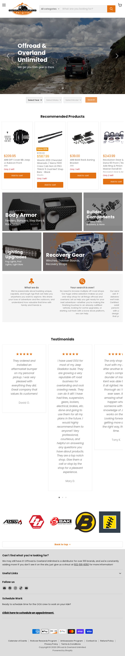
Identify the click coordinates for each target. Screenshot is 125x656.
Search (91, 99)
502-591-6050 (81, 564)
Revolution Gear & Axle (114, 172)
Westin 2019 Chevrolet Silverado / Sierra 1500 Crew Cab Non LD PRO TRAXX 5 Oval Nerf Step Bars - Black (50, 166)
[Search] (111, 8)
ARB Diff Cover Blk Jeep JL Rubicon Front (17, 161)
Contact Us (91, 640)
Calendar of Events (17, 640)
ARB (6, 165)
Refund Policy (107, 640)
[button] (8, 56)
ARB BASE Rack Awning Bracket (82, 161)
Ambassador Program (71, 640)
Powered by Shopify (62, 650)
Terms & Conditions (71, 644)
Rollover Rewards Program (43, 640)
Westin (40, 175)
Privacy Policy (51, 644)
